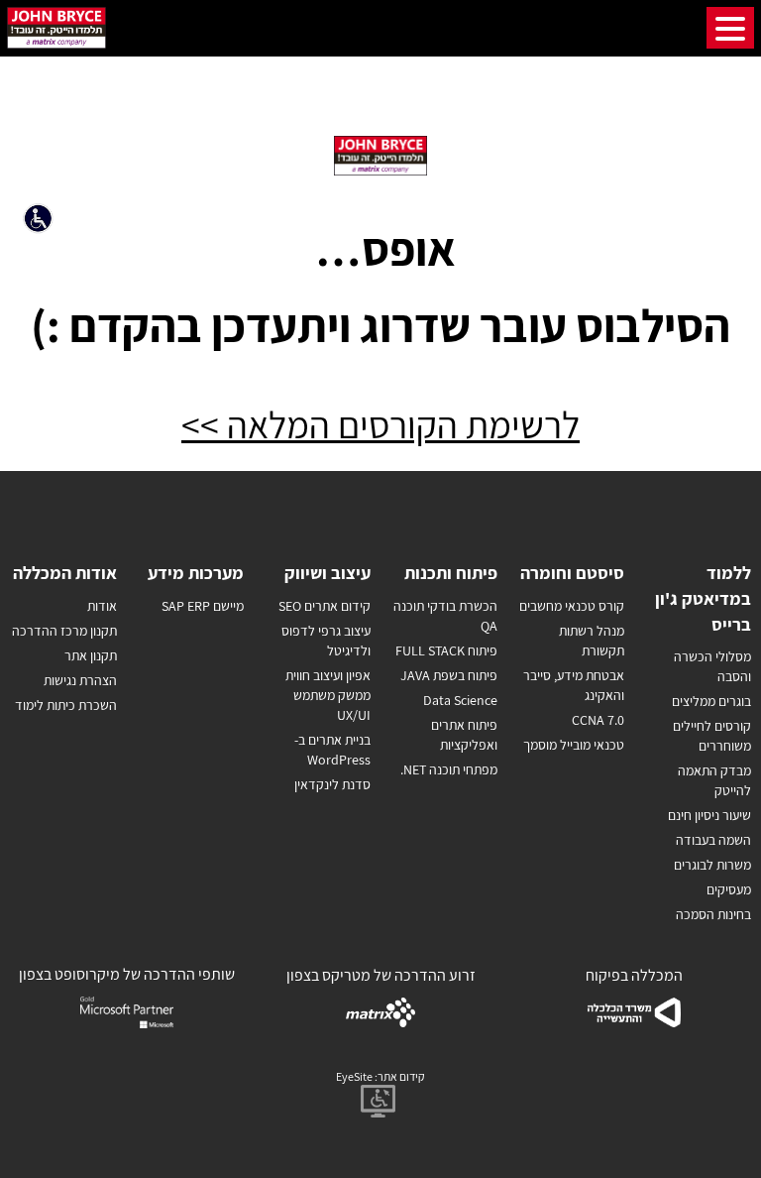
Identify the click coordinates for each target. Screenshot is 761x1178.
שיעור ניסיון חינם (709, 815)
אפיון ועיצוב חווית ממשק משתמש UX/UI (328, 695)
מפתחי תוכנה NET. (448, 769)
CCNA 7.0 (598, 720)
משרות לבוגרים (712, 865)
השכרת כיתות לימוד (66, 705)
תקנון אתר (90, 655)
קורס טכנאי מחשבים (571, 606)
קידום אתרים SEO (324, 606)
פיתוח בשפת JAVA (448, 675)
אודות (102, 606)
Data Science (460, 700)
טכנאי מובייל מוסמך (573, 745)
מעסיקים (729, 889)
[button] (42, 223)
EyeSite (354, 1076)
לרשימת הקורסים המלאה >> (380, 424)
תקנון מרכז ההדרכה (64, 631)
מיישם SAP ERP (203, 606)
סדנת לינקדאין (332, 784)
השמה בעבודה (713, 840)
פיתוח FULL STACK (446, 650)
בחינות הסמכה (713, 914)
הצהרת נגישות (80, 680)
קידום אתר (401, 1076)
